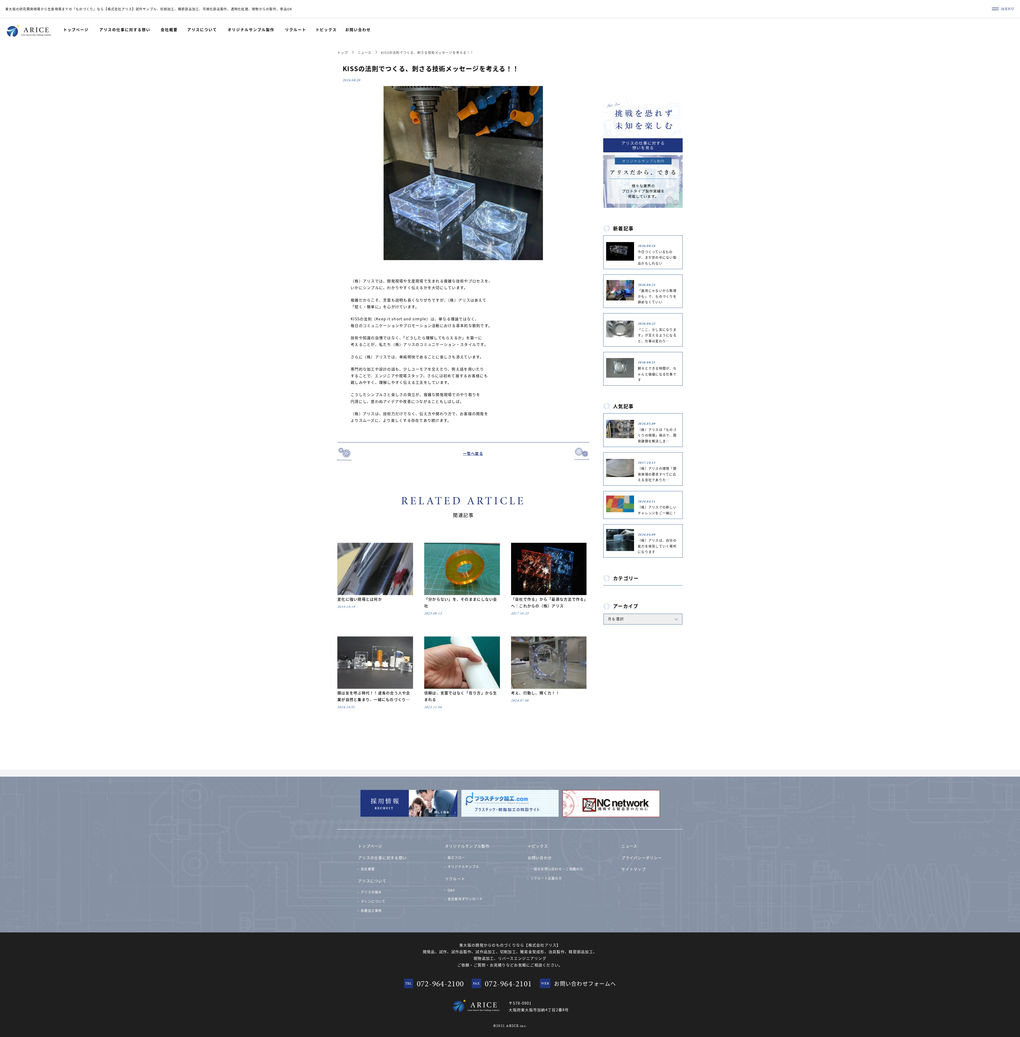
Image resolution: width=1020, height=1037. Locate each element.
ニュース (364, 52)
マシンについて (373, 901)
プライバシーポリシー (641, 857)
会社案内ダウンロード (465, 899)
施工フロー (456, 857)
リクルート (295, 29)
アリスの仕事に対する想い (124, 29)
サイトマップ (633, 869)
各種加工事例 (371, 910)
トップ (342, 52)
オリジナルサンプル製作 (251, 29)
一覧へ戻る (473, 453)
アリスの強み (371, 892)
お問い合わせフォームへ (585, 983)
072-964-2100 (440, 983)
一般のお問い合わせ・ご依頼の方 (556, 869)
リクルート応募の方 (546, 878)
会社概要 (169, 29)
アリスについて (202, 29)
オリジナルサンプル (463, 866)
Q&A (451, 890)
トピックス (326, 29)
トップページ (76, 29)
